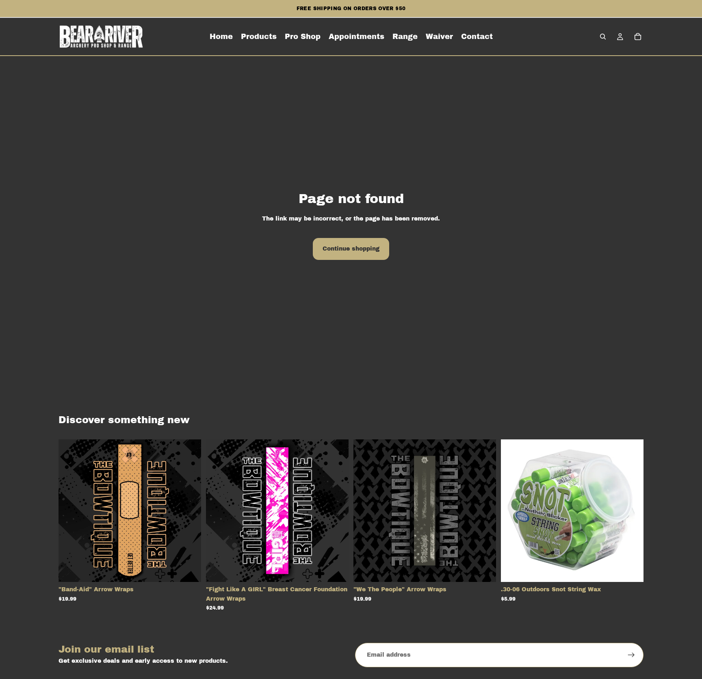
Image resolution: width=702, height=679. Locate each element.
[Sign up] (631, 655)
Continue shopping (351, 249)
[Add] (631, 569)
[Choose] (188, 569)
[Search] (603, 36)
